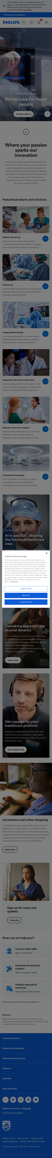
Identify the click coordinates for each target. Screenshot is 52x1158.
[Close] (46, 553)
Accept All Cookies (26, 602)
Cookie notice (14, 582)
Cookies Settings (26, 588)
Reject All (26, 595)
